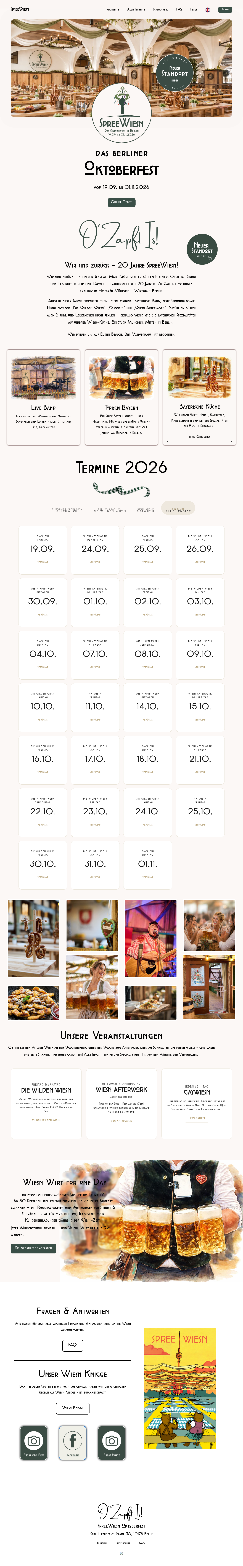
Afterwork (67, 511)
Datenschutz (123, 1544)
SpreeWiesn (20, 10)
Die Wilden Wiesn (109, 511)
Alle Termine (178, 511)
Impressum (102, 1544)
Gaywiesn (146, 511)
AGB (142, 1544)
